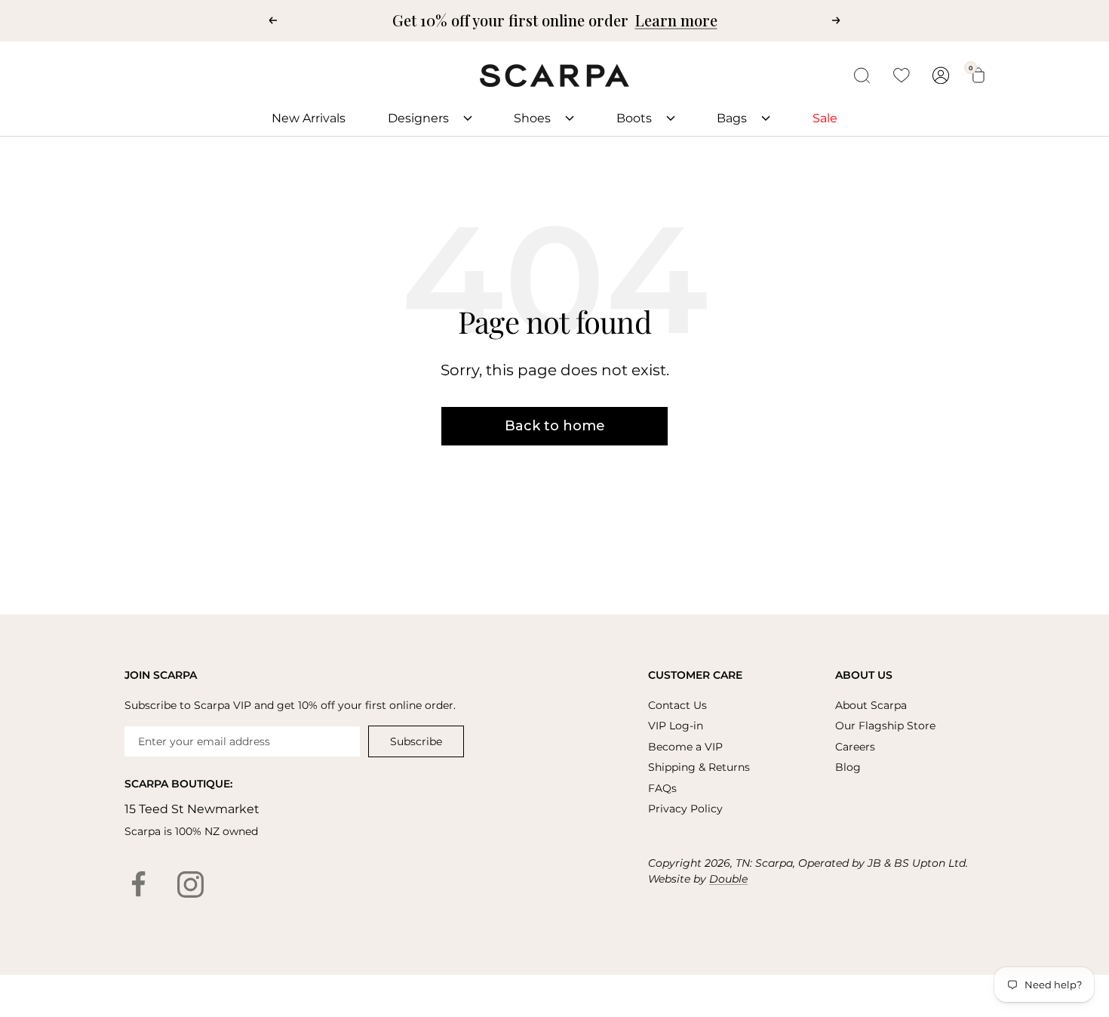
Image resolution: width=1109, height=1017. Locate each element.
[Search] (862, 75)
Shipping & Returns (699, 767)
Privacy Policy (685, 808)
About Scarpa (871, 705)
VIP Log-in (675, 725)
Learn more (676, 20)
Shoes (534, 118)
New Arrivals (309, 118)
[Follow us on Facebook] (138, 885)
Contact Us (677, 705)
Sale (825, 118)
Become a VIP (685, 747)
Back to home (555, 426)
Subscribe (416, 741)
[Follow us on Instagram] (190, 885)
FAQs (662, 788)
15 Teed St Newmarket (192, 809)
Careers (855, 747)
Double (728, 879)
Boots (635, 118)
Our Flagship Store (885, 725)
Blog (848, 767)
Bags (733, 118)
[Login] (940, 75)
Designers (420, 118)
